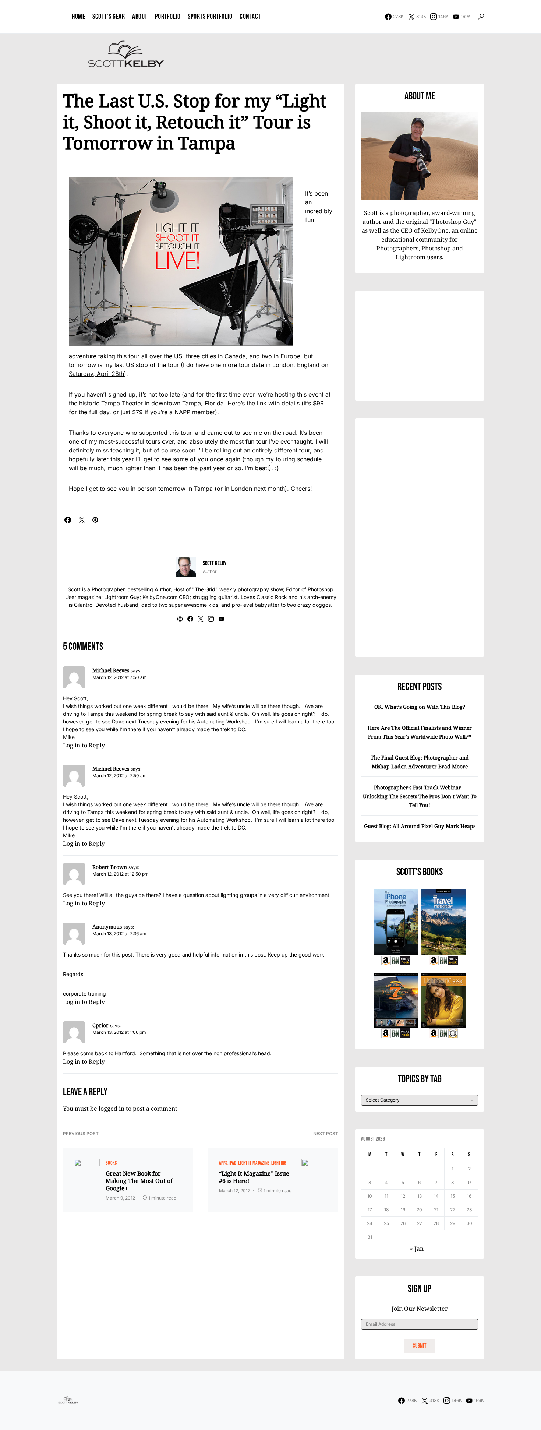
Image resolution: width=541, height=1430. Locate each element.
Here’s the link (246, 403)
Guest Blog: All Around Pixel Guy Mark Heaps (419, 826)
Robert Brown (109, 866)
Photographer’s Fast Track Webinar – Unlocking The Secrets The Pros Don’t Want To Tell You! (420, 796)
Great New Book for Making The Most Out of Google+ (139, 1181)
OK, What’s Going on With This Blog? (419, 706)
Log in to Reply (84, 745)
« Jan (417, 1248)
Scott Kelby (214, 563)
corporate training (84, 993)
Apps (223, 1163)
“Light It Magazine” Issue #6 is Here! (254, 1177)
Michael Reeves (110, 670)
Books (111, 1163)
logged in (111, 1109)
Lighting (278, 1163)
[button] (481, 17)
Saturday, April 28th (96, 373)
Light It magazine (254, 1163)
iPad (232, 1163)
